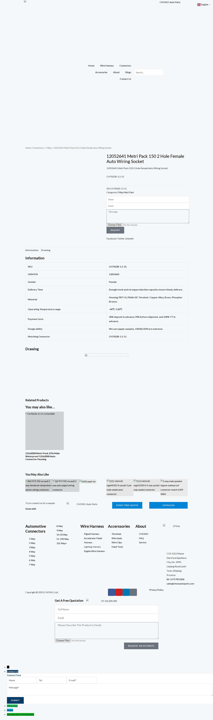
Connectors (125, 65)
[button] (111, 238)
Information (31, 250)
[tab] (31, 250)
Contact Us (125, 78)
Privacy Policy (156, 589)
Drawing (45, 250)
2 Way (48, 148)
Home (91, 65)
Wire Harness (107, 65)
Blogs (128, 72)
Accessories (101, 72)
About (116, 72)
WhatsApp (12, 705)
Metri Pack (129, 192)
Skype (10, 710)
